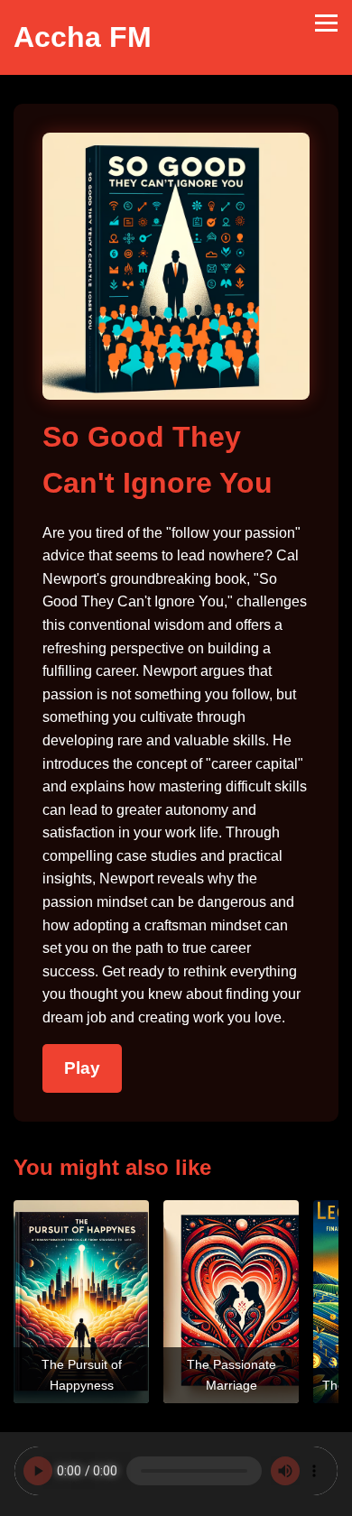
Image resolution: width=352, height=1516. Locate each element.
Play (82, 1067)
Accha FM (83, 37)
